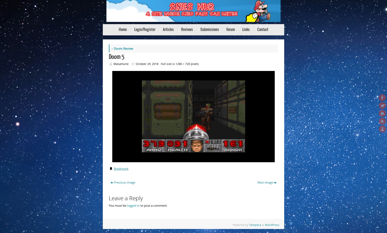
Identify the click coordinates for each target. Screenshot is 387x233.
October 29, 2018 (147, 64)
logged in (133, 205)
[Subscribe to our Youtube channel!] (382, 113)
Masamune (121, 64)
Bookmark (121, 169)
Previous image (124, 182)
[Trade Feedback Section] (382, 129)
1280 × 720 (183, 64)
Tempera (255, 225)
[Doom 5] (193, 116)
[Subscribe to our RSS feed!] (382, 121)
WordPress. (272, 225)
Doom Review (122, 48)
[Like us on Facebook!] (382, 97)
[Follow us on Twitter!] (382, 105)
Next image (265, 182)
